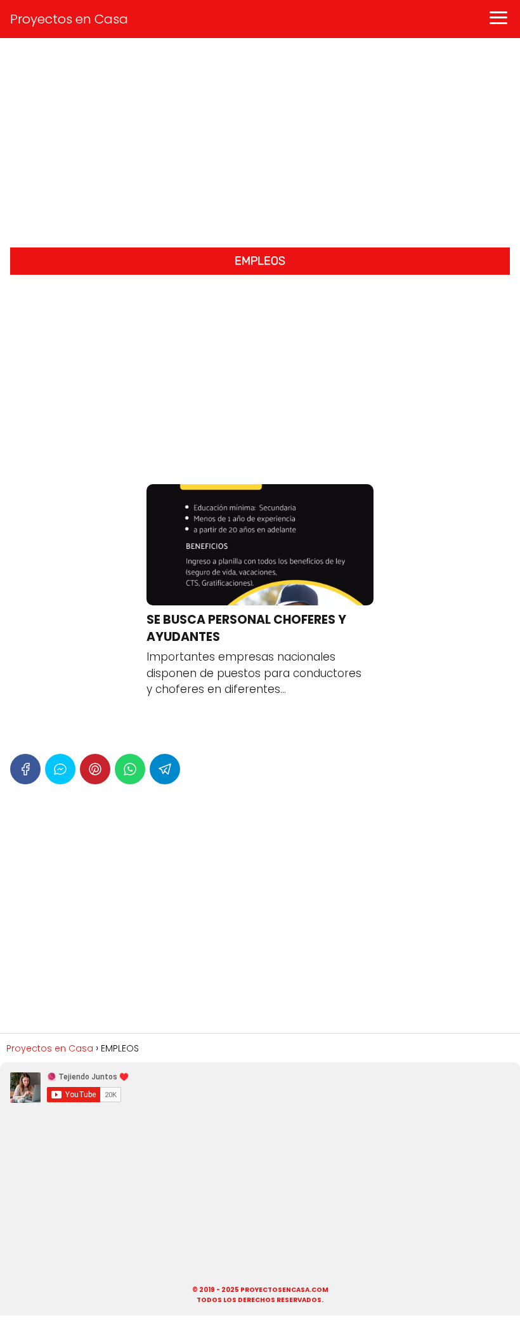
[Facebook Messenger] (60, 769)
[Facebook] (25, 769)
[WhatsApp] (130, 769)
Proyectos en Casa (69, 19)
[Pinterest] (95, 769)
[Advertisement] (260, 146)
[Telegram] (165, 769)
